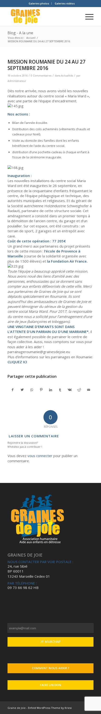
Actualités (67, 75)
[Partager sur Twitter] (22, 390)
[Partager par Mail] (88, 390)
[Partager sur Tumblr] (60, 390)
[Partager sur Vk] (69, 390)
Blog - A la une (20, 32)
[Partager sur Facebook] (12, 390)
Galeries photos (39, 3)
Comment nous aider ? (50, 668)
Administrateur (17, 81)
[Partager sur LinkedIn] (50, 390)
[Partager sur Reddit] (79, 390)
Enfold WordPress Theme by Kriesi (50, 708)
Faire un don (50, 685)
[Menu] (87, 16)
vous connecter (39, 455)
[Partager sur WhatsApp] (31, 390)
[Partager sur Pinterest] (41, 390)
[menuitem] (39, 3)
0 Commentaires (41, 75)
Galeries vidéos (65, 3)
